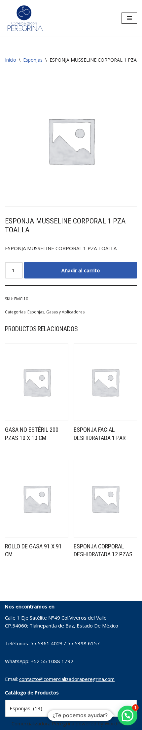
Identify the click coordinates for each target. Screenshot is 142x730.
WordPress (118, 723)
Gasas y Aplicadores (65, 312)
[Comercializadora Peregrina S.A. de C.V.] (25, 18)
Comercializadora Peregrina (43, 723)
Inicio (10, 60)
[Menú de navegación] (129, 18)
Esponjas (33, 60)
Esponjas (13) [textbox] (71, 708)
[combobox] (71, 708)
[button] (127, 715)
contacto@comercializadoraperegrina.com (67, 679)
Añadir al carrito (80, 270)
